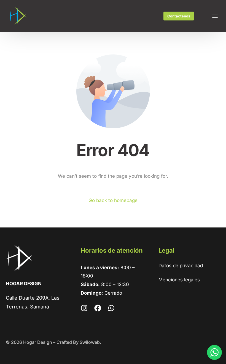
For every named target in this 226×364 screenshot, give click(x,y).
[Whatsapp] (111, 308)
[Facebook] (97, 308)
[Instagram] (84, 308)
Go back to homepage (113, 200)
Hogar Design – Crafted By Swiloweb (61, 342)
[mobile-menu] (211, 16)
